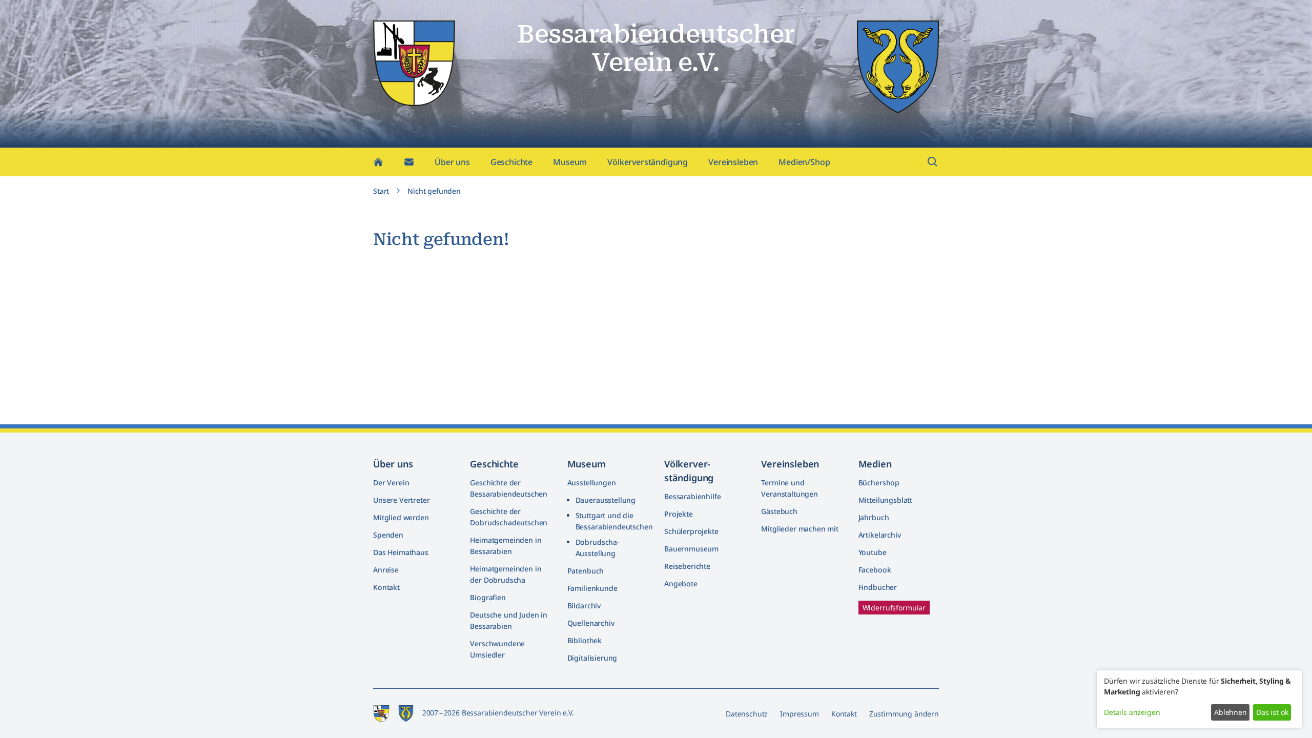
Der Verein (391, 482)
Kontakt (386, 587)
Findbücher (877, 587)
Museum (570, 162)
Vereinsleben (733, 162)
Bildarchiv (584, 605)
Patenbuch (585, 571)
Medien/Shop (804, 162)
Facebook (874, 570)
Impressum (799, 714)
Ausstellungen (591, 482)
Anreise (386, 570)
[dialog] (1199, 699)
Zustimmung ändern (904, 714)
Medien (875, 464)
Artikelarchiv (879, 535)
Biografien (487, 597)
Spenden (388, 535)
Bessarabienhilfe (692, 496)
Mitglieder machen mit (799, 529)
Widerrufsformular (894, 607)
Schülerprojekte (691, 531)
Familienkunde (592, 588)
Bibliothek (584, 640)
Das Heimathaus (400, 552)
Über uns (452, 162)
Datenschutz (747, 714)
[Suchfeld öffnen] (933, 162)
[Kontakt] (409, 162)
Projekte (678, 514)
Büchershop (878, 482)
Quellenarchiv (590, 623)
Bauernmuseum (691, 549)
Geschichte (511, 162)
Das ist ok (1272, 712)
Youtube (872, 552)
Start (381, 191)
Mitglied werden (401, 517)
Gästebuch (779, 511)
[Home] (378, 162)
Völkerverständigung (647, 162)
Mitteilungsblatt (885, 500)
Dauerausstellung (606, 500)
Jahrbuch (873, 517)
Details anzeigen (1132, 712)
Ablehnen (1230, 712)
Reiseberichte (687, 566)
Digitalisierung (592, 658)
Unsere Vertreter (401, 500)
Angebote (681, 583)
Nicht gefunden (434, 191)
